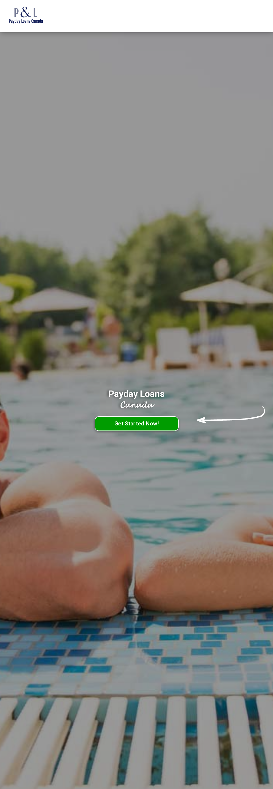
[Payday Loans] (34, 16)
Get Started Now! (136, 423)
